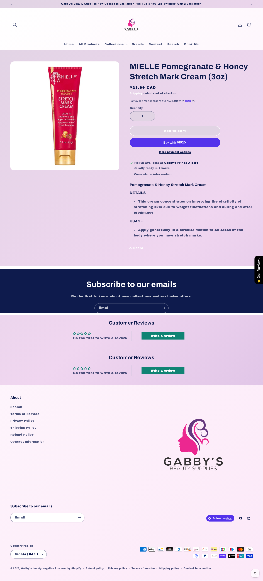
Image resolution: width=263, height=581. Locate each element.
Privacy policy (117, 568)
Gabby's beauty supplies (37, 568)
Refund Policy (22, 434)
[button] (15, 24)
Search (16, 406)
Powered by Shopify (68, 568)
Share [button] (138, 247)
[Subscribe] (163, 308)
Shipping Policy (23, 427)
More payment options (175, 152)
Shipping (136, 93)
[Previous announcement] (11, 4)
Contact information (197, 568)
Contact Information (27, 441)
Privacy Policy (22, 420)
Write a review (163, 335)
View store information (153, 174)
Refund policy (95, 568)
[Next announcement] (252, 4)
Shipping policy (169, 568)
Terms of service (143, 568)
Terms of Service (25, 413)
